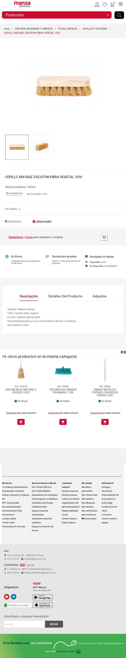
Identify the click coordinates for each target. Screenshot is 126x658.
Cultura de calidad (70, 499)
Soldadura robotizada (42, 503)
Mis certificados (89, 510)
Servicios (7, 483)
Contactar (106, 514)
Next (121, 84)
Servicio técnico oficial (44, 483)
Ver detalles (13, 209)
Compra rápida (9, 518)
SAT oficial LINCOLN (41, 487)
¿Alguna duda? (44, 221)
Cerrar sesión (90, 518)
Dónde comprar (69, 518)
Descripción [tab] (29, 296)
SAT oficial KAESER (41, 491)
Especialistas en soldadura (45, 495)
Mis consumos (89, 514)
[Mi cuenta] (97, 4)
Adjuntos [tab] (100, 296)
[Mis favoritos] (104, 4)
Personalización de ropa (13, 526)
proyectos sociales (66, 651)
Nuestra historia (69, 495)
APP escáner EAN (10, 503)
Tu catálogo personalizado (15, 487)
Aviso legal (107, 503)
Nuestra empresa (70, 491)
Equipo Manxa (68, 522)
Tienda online (8, 522)
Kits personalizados (11, 507)
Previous (4, 84)
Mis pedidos (88, 499)
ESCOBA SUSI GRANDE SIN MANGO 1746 (63, 391)
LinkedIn (13, 597)
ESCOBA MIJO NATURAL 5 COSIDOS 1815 (21, 391)
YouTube (7, 597)
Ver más (30, 565)
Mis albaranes (88, 503)
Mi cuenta (87, 483)
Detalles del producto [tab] (65, 296)
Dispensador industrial (13, 491)
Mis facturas (88, 507)
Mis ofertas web (89, 495)
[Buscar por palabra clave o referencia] (119, 15)
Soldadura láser (39, 507)
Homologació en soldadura (45, 499)
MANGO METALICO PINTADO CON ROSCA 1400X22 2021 (105, 392)
